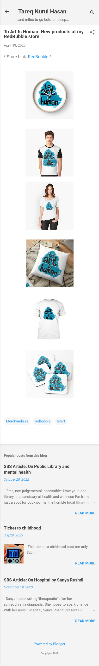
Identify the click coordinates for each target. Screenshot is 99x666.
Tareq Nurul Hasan (42, 11)
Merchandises (17, 421)
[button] (92, 32)
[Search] (92, 13)
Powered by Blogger (49, 644)
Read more (85, 513)
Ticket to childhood (22, 527)
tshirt (61, 421)
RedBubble (38, 56)
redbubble (42, 421)
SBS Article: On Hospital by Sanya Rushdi (43, 579)
